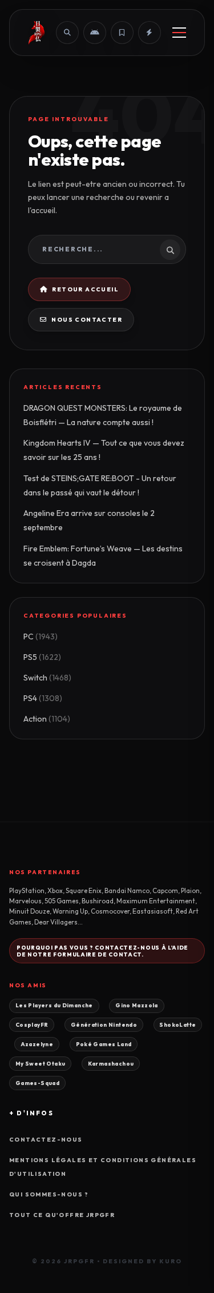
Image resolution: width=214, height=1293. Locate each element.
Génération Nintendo (104, 1024)
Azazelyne (37, 1043)
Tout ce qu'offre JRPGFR (62, 1215)
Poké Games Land (104, 1043)
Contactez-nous (46, 1139)
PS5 (42, 657)
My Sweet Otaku (40, 1063)
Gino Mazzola (136, 1005)
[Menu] (179, 32)
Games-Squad (37, 1082)
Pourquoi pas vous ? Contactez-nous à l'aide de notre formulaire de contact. (102, 951)
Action (46, 719)
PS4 (42, 698)
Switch (47, 677)
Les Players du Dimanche (54, 1005)
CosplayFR (31, 1024)
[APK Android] (94, 32)
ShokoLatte (177, 1024)
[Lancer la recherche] (170, 249)
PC (40, 636)
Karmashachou (111, 1063)
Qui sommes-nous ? (49, 1194)
